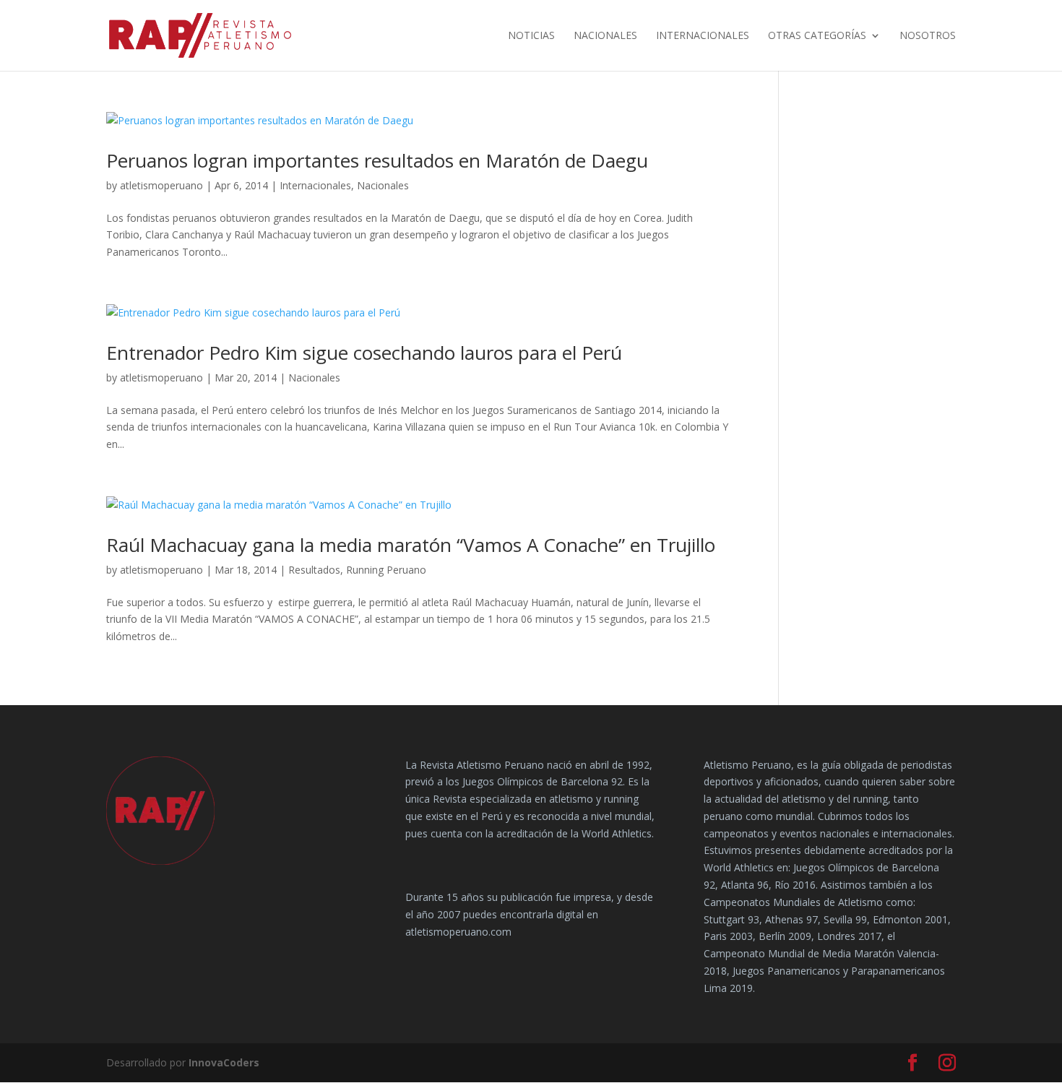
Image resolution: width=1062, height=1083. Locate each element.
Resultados (314, 570)
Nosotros (927, 36)
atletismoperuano (161, 185)
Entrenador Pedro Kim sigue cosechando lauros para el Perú (364, 353)
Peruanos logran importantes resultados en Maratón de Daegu (377, 160)
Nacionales (605, 36)
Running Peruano (386, 570)
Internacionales (702, 36)
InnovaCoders (224, 1062)
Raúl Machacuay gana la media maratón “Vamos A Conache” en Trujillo (410, 545)
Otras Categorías (817, 36)
